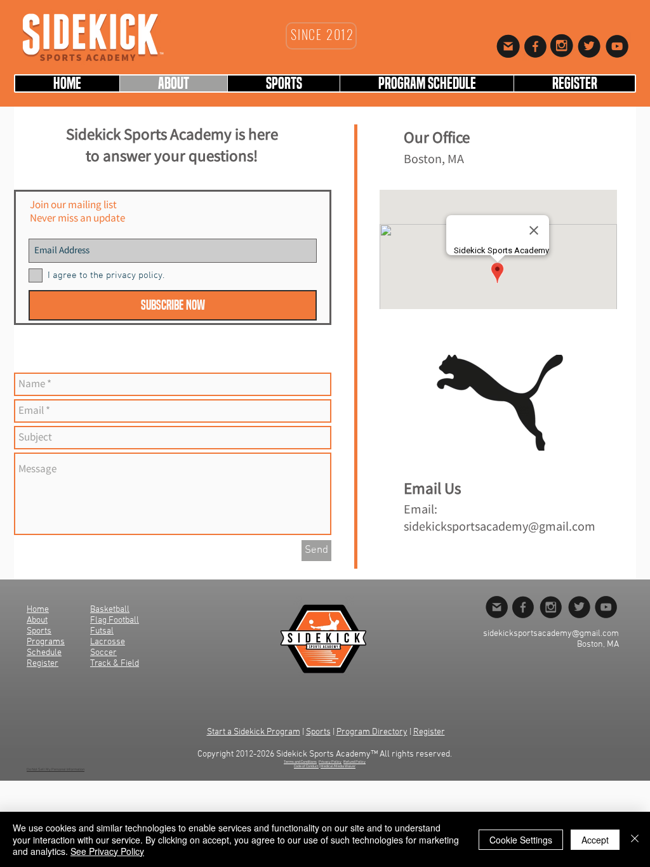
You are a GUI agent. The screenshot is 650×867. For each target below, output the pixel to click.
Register (429, 732)
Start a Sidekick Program (253, 732)
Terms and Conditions (300, 762)
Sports (318, 732)
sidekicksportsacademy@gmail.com (499, 527)
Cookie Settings (520, 839)
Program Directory (372, 732)
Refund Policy (354, 762)
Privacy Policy (330, 762)
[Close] (634, 839)
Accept (595, 839)
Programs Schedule (46, 647)
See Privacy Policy (107, 851)
